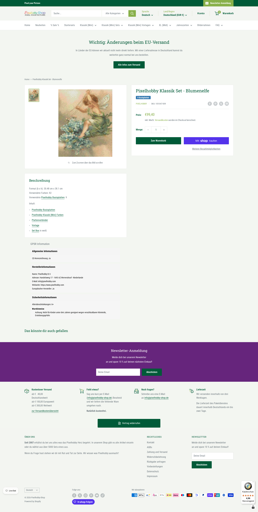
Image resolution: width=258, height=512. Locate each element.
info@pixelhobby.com (47, 281)
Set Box (35, 230)
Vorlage (35, 225)
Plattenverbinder (40, 220)
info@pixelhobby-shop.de (99, 397)
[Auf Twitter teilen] (221, 103)
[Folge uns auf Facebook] (74, 495)
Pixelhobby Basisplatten (52, 197)
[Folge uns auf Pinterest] (91, 495)
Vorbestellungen (155, 466)
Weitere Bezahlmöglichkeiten (206, 149)
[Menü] (253, 482)
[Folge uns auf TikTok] (102, 495)
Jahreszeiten (182, 25)
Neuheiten (40, 25)
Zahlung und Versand (157, 452)
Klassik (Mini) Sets (111, 25)
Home (27, 25)
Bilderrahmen (203, 25)
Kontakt (150, 442)
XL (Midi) (163, 25)
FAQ (217, 25)
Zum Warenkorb (158, 140)
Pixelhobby (141, 104)
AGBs (149, 447)
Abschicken (151, 372)
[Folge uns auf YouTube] (97, 495)
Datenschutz (153, 471)
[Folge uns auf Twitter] (80, 495)
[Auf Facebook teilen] (210, 103)
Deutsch (29, 490)
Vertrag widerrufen (131, 423)
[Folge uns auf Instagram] (85, 495)
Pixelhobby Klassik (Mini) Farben (47, 214)
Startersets (69, 25)
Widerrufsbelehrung (156, 457)
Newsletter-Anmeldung (220, 3)
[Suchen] (132, 13)
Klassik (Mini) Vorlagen (139, 25)
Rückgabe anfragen (156, 461)
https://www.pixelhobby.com (52, 285)
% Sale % (55, 25)
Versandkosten (161, 120)
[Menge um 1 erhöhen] (164, 130)
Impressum (152, 476)
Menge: (139, 129)
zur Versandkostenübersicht (45, 411)
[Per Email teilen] (227, 103)
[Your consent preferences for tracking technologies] (253, 507)
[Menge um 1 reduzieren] (148, 130)
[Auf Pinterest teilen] (215, 103)
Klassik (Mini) (86, 25)
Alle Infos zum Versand (129, 64)
